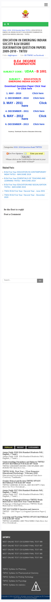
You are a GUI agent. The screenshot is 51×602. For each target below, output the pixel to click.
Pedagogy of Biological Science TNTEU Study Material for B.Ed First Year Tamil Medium (22, 501)
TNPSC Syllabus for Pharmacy (14, 569)
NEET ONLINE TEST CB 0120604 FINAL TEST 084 (22, 558)
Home (4, 30)
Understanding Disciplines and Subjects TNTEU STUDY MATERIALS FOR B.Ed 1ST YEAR (23, 463)
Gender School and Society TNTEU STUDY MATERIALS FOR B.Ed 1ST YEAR (22, 482)
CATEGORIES (33, 447)
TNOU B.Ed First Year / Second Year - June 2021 (24, 191)
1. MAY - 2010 (14, 93)
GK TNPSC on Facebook (34, 55)
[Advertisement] (25, 310)
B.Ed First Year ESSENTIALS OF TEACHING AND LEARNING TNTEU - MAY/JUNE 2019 (25, 179)
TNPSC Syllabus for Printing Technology (18, 577)
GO (40, 281)
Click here (38, 93)
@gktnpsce (12, 55)
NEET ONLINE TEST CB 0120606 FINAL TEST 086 (22, 550)
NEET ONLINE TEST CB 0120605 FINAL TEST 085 (22, 554)
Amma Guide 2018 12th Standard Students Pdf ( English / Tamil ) (23, 453)
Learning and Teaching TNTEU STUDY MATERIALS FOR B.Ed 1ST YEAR (25, 518)
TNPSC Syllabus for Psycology (14, 581)
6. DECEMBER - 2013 (17, 124)
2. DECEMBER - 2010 (17, 98)
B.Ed (9, 30)
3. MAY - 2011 (14, 103)
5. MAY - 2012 (14, 116)
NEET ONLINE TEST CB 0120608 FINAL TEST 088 (22, 542)
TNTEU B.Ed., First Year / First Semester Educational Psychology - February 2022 (21, 472)
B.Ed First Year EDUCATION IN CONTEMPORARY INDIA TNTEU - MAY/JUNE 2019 (25, 173)
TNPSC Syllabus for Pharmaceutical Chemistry (20, 573)
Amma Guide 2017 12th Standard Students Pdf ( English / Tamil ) (23, 491)
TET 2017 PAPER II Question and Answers (21, 509)
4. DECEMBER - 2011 (17, 111)
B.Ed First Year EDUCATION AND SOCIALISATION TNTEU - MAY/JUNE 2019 (25, 186)
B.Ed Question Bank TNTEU (21, 30)
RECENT (20, 447)
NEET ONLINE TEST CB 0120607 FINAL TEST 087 (22, 546)
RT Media (18, 598)
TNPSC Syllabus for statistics (14, 585)
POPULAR (8, 447)
